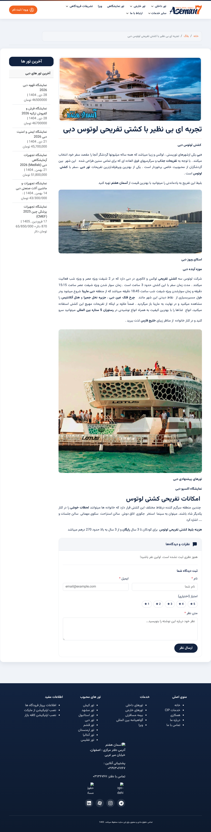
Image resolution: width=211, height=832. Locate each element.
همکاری (175, 715)
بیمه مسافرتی (134, 715)
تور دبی (89, 720)
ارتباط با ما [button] (136, 13)
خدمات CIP (172, 710)
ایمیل (124, 578)
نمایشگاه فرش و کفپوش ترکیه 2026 (34, 111)
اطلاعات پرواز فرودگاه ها (40, 705)
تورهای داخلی (134, 705)
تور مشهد (88, 710)
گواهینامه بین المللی (129, 720)
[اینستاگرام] (110, 803)
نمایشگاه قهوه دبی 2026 (35, 88)
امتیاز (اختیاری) (188, 596)
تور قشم (88, 725)
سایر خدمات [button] (158, 13)
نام (194, 578)
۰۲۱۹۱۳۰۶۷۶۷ (116, 768)
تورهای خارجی (134, 710)
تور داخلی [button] (160, 6)
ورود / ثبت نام (20, 10)
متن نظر (191, 613)
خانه (177, 705)
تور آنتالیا (88, 735)
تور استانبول (86, 715)
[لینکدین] (89, 803)
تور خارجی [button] (139, 6)
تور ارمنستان (86, 730)
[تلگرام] (121, 803)
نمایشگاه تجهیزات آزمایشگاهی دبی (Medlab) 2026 (33, 160)
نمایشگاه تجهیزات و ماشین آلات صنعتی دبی (31, 186)
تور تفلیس (87, 740)
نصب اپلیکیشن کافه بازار (40, 715)
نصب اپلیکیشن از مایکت (40, 710)
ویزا (100, 6)
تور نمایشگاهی (115, 6)
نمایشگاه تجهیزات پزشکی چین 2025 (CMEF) (35, 211)
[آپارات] (100, 803)
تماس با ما (173, 725)
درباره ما (175, 720)
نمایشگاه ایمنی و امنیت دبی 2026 (32, 134)
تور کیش (88, 705)
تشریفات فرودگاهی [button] (81, 6)
